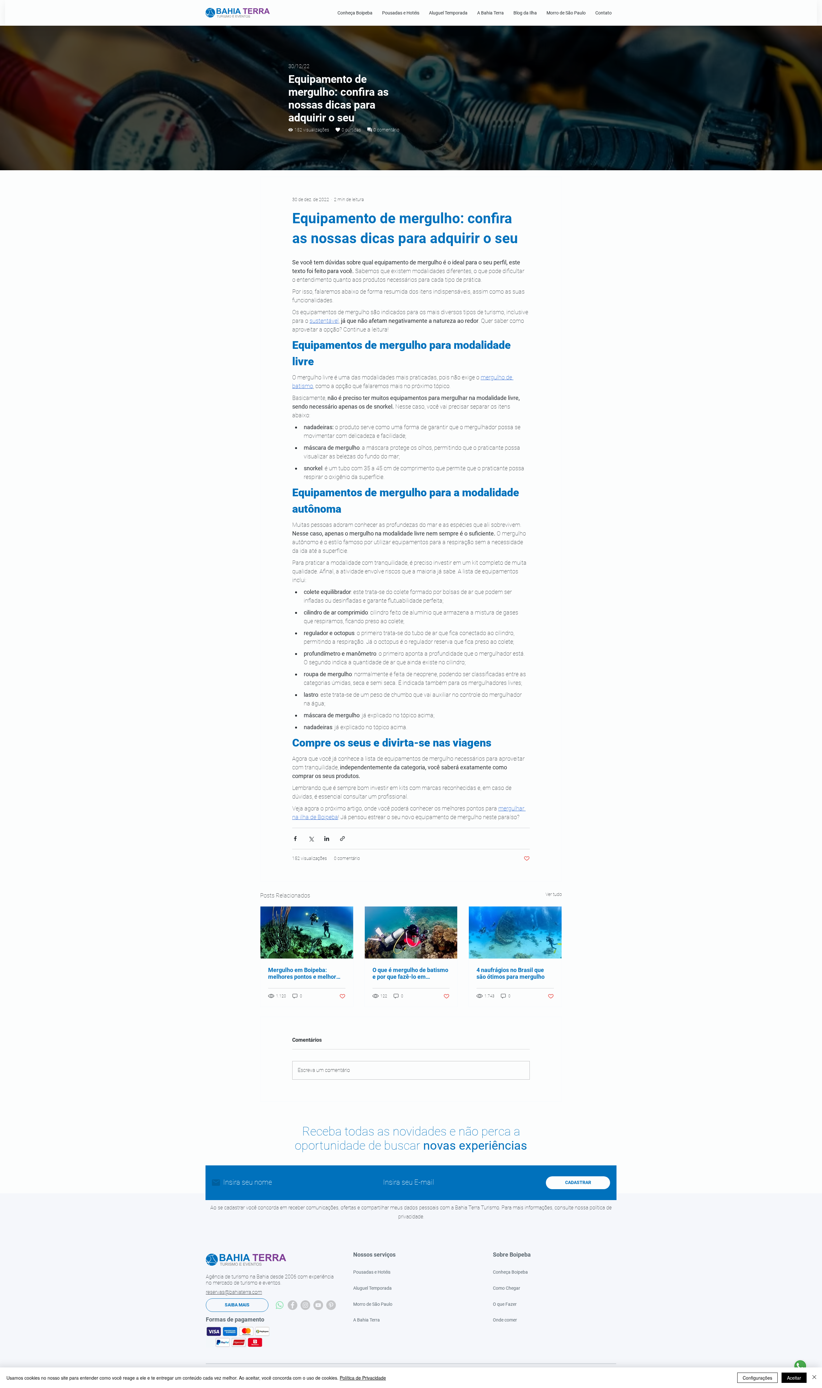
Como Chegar (506, 1288)
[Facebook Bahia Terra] (292, 1305)
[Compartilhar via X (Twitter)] (311, 838)
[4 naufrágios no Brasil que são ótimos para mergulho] (515, 932)
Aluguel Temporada (372, 1288)
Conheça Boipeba (510, 1272)
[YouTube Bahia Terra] (318, 1305)
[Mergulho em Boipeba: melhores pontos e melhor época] (306, 932)
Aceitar (794, 1378)
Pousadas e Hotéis (371, 1272)
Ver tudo (554, 894)
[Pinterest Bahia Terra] (331, 1305)
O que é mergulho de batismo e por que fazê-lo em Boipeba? (410, 973)
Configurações (757, 1378)
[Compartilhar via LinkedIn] (327, 838)
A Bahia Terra (366, 1319)
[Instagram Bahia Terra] (305, 1305)
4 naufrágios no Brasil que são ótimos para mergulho (511, 973)
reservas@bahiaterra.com (234, 1292)
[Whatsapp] (279, 1305)
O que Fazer (505, 1304)
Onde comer (505, 1319)
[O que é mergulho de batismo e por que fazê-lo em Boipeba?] (411, 932)
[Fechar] (814, 1378)
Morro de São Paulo (372, 1304)
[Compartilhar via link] (342, 838)
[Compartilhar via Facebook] (295, 838)
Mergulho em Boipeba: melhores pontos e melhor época (302, 973)
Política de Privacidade (363, 1378)
